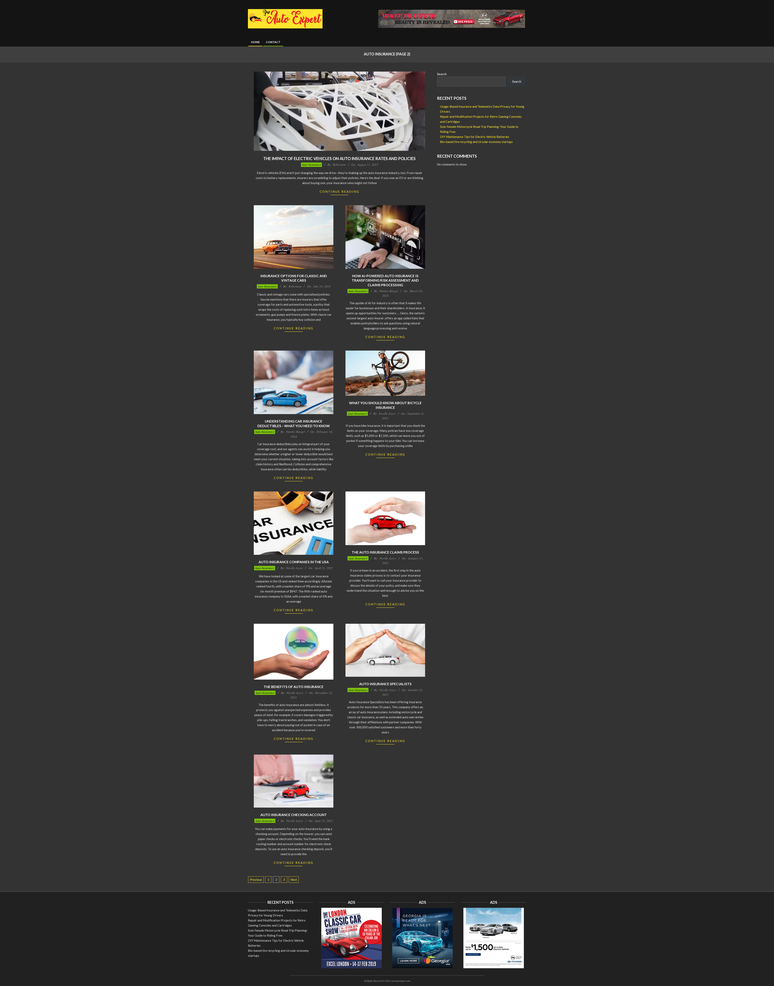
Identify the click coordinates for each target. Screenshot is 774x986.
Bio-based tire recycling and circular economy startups (476, 142)
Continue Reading (339, 191)
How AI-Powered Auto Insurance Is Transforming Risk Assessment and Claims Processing (385, 280)
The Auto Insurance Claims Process (385, 552)
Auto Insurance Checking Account (293, 815)
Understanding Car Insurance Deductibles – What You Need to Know (293, 423)
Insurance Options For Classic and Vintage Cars (293, 278)
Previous (256, 879)
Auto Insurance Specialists (385, 684)
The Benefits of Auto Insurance (294, 687)
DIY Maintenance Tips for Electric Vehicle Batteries (474, 136)
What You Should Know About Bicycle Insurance (385, 405)
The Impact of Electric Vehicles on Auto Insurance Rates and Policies (339, 158)
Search (442, 74)
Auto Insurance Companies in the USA (294, 562)
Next (293, 879)
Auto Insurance (311, 164)
